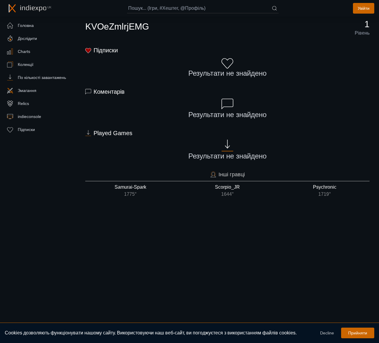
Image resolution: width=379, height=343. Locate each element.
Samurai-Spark (130, 191)
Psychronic (324, 191)
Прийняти (357, 333)
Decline (327, 333)
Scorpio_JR (227, 191)
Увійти (364, 8)
